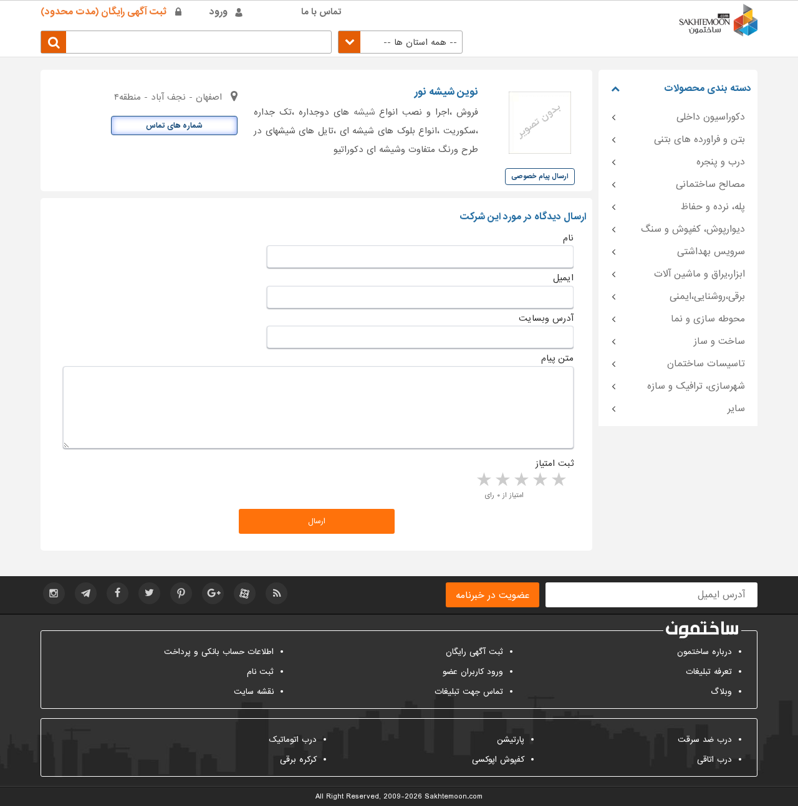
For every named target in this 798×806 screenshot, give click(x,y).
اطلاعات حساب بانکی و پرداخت (219, 652)
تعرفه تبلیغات (709, 672)
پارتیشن (510, 740)
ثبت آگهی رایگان (474, 652)
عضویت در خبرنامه (492, 595)
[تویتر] (149, 593)
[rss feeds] (276, 593)
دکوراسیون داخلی (710, 117)
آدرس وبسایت (546, 318)
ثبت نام (260, 672)
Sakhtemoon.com (454, 796)
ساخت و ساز (719, 341)
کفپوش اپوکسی (498, 760)
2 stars (539, 480)
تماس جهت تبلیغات (469, 692)
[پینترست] (181, 593)
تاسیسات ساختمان (706, 363)
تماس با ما (321, 12)
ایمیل (563, 278)
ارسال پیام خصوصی (540, 176)
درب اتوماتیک (293, 740)
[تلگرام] (86, 593)
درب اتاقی (714, 760)
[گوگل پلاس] (213, 593)
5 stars (483, 480)
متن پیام (557, 358)
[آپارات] (245, 593)
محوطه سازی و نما (708, 318)
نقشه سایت (254, 692)
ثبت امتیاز (555, 463)
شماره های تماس (174, 125)
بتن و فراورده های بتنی (699, 139)
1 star (558, 480)
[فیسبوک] (117, 593)
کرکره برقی (298, 760)
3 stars (520, 480)
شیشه (364, 112)
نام (568, 238)
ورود (218, 11)
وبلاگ (721, 692)
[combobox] (400, 42)
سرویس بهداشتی (711, 251)
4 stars (502, 480)
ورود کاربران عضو (473, 672)
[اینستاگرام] (54, 593)
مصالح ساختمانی (710, 184)
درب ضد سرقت (705, 740)
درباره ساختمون (704, 652)
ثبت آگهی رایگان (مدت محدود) (103, 11)
